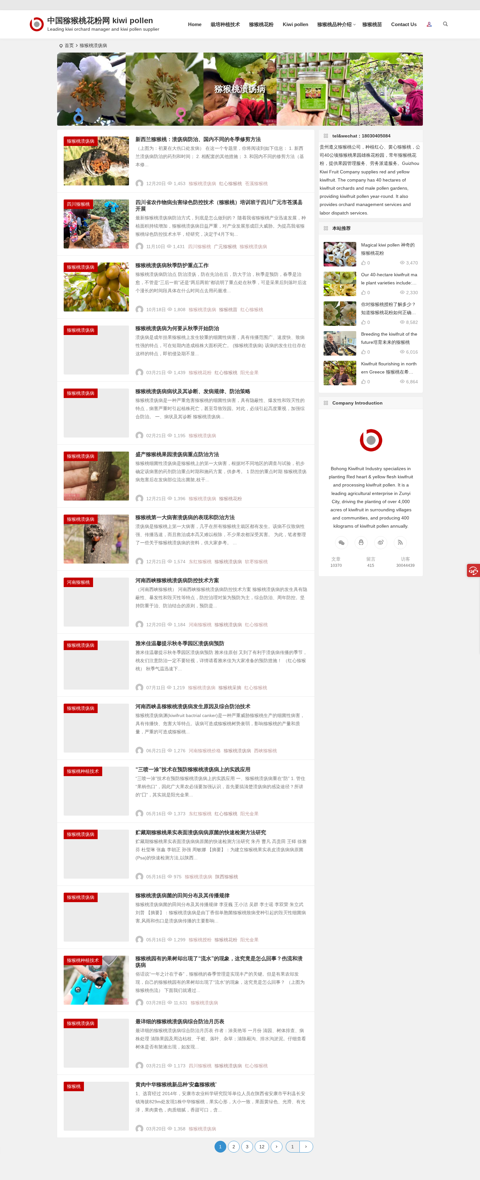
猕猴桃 (74, 1086)
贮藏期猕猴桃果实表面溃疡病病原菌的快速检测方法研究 (201, 832)
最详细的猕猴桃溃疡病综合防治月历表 (180, 1021)
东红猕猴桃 (200, 561)
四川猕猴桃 (78, 204)
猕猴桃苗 (372, 24)
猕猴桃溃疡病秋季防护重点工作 (172, 265)
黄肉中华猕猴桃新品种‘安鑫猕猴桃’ (176, 1084)
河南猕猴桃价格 (205, 750)
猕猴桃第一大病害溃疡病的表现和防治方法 (185, 517)
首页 (69, 45)
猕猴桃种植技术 (83, 771)
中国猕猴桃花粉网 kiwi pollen (100, 20)
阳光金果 (249, 372)
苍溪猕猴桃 (256, 183)
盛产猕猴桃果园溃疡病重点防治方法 (177, 454)
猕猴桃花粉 (261, 24)
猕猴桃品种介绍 (334, 24)
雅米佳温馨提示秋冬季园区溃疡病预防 (180, 643)
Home (194, 24)
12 (261, 1146)
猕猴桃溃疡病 (80, 141)
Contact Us (404, 24)
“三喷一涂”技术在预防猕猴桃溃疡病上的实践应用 (193, 769)
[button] (429, 24)
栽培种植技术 (225, 24)
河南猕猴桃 (78, 582)
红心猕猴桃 (230, 183)
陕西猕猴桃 (226, 876)
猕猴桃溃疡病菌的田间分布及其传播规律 (183, 895)
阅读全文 (302, 180)
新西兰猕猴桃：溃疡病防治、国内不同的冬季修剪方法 (198, 139)
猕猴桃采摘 (229, 687)
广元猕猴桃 (225, 246)
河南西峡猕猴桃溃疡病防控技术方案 (177, 580)
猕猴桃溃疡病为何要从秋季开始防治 (177, 328)
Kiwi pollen (295, 24)
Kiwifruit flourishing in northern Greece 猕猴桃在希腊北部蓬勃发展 (389, 372)
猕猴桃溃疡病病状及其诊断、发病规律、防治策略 (193, 391)
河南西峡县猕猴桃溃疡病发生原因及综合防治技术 (193, 706)
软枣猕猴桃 (256, 561)
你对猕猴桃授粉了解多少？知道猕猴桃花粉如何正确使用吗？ (388, 312)
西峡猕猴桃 (265, 750)
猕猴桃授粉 (200, 939)
